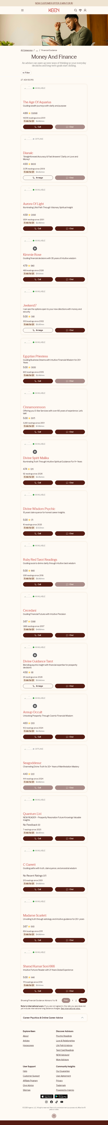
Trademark (61, 1085)
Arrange (39, 178)
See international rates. (70, 1008)
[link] (35, 248)
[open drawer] (22, 10)
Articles (26, 1040)
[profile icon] (85, 10)
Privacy (59, 1080)
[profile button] (85, 10)
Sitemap (26, 1090)
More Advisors (62, 1059)
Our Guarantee (63, 1071)
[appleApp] (46, 1097)
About (25, 1036)
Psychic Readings (64, 1036)
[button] (82, 1017)
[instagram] (46, 1102)
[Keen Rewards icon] (80, 10)
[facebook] (51, 1102)
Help (25, 1071)
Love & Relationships (65, 1040)
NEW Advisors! (62, 1055)
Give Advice (28, 1085)
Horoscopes (28, 1045)
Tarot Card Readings (65, 1050)
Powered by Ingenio (65, 1090)
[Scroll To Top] (54, 1116)
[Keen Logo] (54, 10)
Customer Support (31, 1076)
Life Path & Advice (64, 1045)
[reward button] (80, 10)
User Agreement (63, 1076)
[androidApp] (61, 1097)
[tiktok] (56, 1102)
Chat (71, 127)
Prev (66, 1000)
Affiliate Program (30, 1080)
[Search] (75, 10)
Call (39, 127)
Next (83, 1000)
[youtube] (61, 1102)
